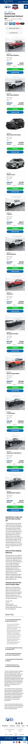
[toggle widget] (24, 738)
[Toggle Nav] (26, 7)
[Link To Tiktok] (19, 743)
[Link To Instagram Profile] (19, 723)
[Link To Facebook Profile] (16, 723)
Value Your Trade (15, 72)
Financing (12, 725)
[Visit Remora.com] (20, 738)
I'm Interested (15, 69)
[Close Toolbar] (2, 742)
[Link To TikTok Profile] (21, 723)
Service (18, 725)
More (14, 66)
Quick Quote (5, 725)
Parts (23, 725)
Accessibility (21, 734)
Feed (26, 742)
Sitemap (10, 734)
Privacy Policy (16, 734)
